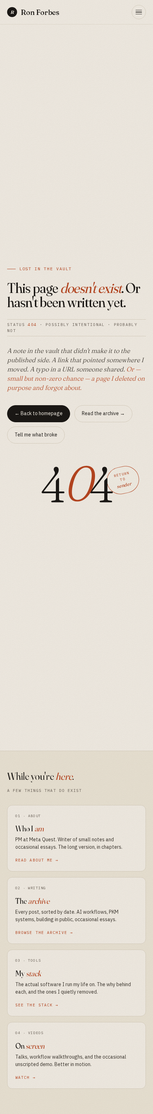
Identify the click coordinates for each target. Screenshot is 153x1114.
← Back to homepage (39, 413)
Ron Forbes (34, 12)
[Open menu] (139, 12)
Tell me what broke (36, 434)
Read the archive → (103, 413)
